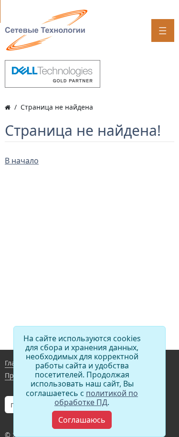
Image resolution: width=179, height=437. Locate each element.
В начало (22, 160)
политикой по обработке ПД (96, 397)
